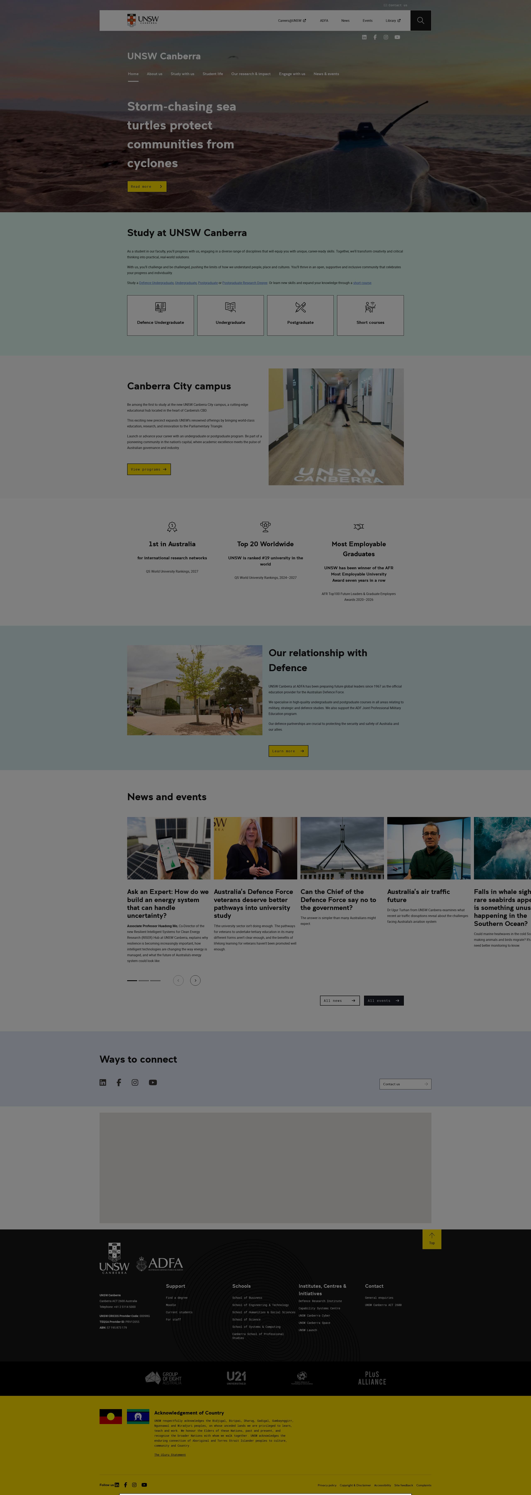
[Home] (143, 20)
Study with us (182, 74)
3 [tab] (155, 980)
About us (154, 74)
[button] (147, 186)
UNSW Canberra (164, 56)
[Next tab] (195, 980)
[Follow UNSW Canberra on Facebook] (375, 37)
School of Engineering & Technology (260, 1305)
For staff (173, 1319)
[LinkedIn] (103, 1083)
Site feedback (403, 1485)
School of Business (247, 1298)
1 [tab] (132, 980)
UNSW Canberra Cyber (314, 1315)
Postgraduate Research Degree (244, 282)
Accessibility (382, 1485)
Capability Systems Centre (319, 1308)
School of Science (246, 1319)
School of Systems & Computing (256, 1327)
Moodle (171, 1305)
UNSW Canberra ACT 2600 (383, 1305)
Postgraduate (208, 282)
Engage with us (292, 74)
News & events (326, 74)
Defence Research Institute (320, 1301)
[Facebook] (119, 1083)
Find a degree (177, 1298)
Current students (179, 1312)
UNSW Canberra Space (314, 1323)
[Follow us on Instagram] (386, 37)
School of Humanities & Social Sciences (263, 1312)
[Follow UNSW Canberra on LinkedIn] (364, 37)
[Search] (420, 20)
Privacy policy (327, 1485)
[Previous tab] (178, 980)
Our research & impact (251, 74)
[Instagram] (135, 1083)
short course (362, 282)
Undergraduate (186, 282)
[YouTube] (153, 1083)
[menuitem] (292, 20)
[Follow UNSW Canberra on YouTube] (396, 37)
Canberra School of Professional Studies (258, 1336)
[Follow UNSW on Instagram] (134, 1485)
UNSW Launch (308, 1330)
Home (133, 74)
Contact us (391, 1084)
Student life (213, 74)
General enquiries (379, 1298)
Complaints (423, 1485)
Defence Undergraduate (156, 282)
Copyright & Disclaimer (355, 1485)
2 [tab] (144, 980)
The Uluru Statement (170, 1455)
